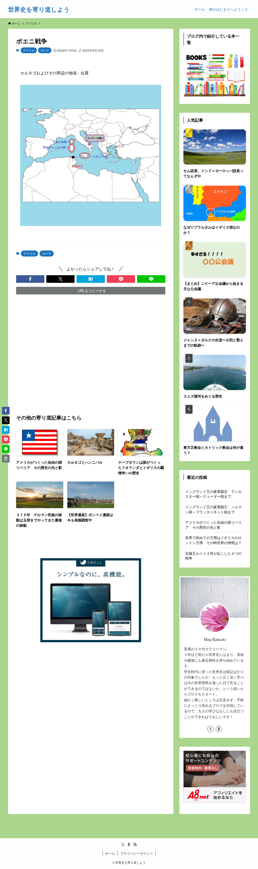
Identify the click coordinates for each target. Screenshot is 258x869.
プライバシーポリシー (136, 853)
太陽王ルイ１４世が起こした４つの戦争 (213, 556)
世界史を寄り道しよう (39, 9)
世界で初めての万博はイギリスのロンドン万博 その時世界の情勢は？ (213, 540)
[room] (219, 729)
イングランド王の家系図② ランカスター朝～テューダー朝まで (213, 494)
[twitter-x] (210, 729)
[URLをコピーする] (6, 458)
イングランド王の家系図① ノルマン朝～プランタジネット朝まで (213, 509)
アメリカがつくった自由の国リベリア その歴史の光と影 (213, 525)
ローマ (45, 50)
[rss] (135, 844)
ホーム (110, 853)
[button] (30, 279)
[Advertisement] (90, 354)
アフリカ (28, 50)
